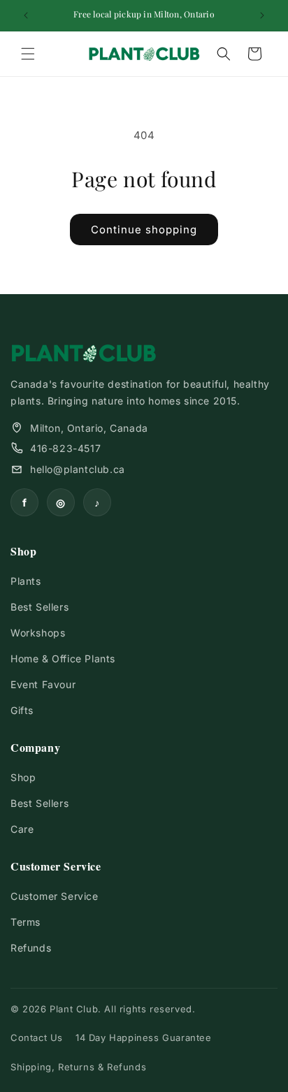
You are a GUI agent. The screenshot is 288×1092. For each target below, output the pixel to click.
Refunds (30, 948)
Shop (23, 777)
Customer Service (54, 896)
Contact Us (36, 1037)
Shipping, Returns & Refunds (78, 1066)
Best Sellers (39, 607)
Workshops (37, 633)
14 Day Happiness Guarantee (143, 1037)
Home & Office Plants (62, 658)
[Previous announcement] (25, 15)
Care (22, 829)
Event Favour (42, 684)
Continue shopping (144, 229)
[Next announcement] (262, 15)
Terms (25, 922)
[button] (28, 53)
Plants (25, 581)
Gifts (22, 710)
